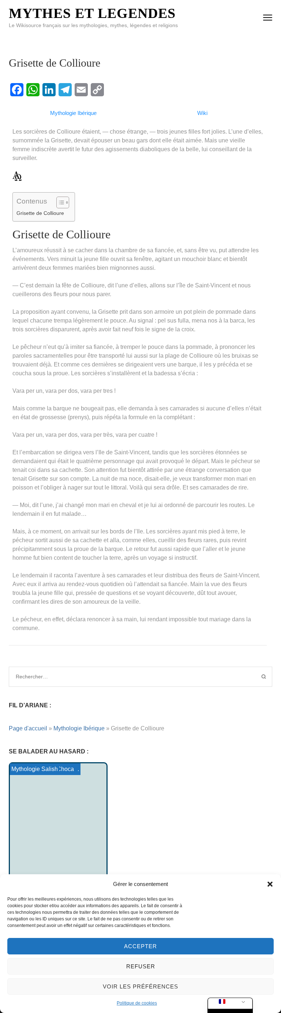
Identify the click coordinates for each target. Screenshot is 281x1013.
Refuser (140, 966)
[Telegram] (65, 89)
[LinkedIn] (49, 89)
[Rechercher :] (110, 676)
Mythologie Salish (34, 769)
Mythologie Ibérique (79, 728)
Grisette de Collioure (40, 213)
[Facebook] (17, 89)
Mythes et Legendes (92, 13)
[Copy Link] (97, 89)
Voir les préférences (140, 986)
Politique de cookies (137, 1003)
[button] (270, 884)
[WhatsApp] (33, 89)
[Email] (81, 89)
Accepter (140, 946)
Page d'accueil (28, 728)
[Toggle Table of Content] (59, 202)
